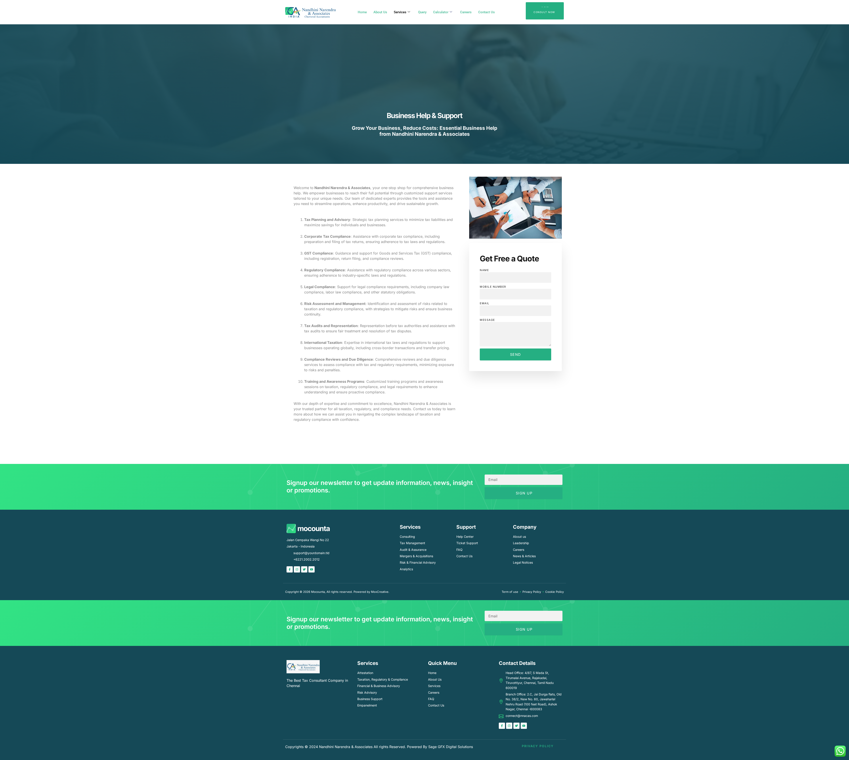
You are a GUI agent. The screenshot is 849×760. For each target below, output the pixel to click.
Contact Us (486, 12)
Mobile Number (493, 286)
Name (484, 270)
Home (362, 12)
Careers (466, 12)
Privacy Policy (538, 746)
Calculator (440, 12)
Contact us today (427, 409)
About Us (380, 12)
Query (422, 12)
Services (400, 12)
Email (485, 303)
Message (487, 320)
